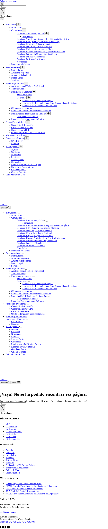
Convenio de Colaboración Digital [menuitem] (37, 100)
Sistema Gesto (12, 460)
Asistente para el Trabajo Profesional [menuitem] (27, 86)
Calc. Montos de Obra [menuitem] (15, 174)
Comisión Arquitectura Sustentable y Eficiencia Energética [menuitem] (43, 39)
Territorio (10, 462)
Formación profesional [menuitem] (16, 122)
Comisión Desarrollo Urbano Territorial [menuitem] (34, 46)
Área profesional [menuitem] (13, 67)
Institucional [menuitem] (11, 24)
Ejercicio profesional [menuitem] (15, 83)
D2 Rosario (11, 429)
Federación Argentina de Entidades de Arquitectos (32, 493)
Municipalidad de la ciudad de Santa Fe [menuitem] (28, 114)
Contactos (10, 452)
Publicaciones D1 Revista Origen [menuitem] (26, 164)
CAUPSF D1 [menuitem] (17, 141)
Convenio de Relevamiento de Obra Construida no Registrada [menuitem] (49, 103)
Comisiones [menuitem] (16, 30)
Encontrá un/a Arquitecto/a (17, 467)
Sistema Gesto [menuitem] (17, 159)
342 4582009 (29, 522)
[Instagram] (5, 527)
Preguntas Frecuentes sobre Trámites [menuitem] (27, 119)
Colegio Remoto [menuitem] (18, 172)
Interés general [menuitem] (12, 146)
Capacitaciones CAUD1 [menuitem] (22, 127)
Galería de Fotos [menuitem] (18, 169)
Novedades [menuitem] (22, 62)
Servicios (10, 457)
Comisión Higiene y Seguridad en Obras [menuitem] (35, 49)
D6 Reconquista (13, 439)
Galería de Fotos (13, 470)
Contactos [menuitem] (15, 152)
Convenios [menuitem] (21, 98)
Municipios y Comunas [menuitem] (21, 92)
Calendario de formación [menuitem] (22, 125)
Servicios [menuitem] (15, 80)
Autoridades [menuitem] (16, 27)
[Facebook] (1, 527)
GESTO (3, 204)
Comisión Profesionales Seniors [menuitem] (31, 59)
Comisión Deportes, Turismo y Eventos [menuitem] (34, 44)
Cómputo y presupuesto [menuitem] (21, 108)
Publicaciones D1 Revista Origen (20, 465)
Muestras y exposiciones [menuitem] (16, 135)
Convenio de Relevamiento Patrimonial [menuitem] (39, 105)
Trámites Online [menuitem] (18, 89)
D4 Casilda (11, 434)
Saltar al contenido (8, 1)
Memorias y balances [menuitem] (20, 64)
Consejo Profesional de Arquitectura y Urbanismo (31, 486)
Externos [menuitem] (15, 143)
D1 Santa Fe (11, 426)
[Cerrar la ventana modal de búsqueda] (2, 4)
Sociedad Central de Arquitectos (22, 491)
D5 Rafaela (11, 436)
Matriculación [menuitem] (17, 70)
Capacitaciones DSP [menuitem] (20, 130)
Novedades (11, 455)
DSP (8, 424)
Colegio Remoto (13, 473)
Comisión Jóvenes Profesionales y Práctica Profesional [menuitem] (41, 51)
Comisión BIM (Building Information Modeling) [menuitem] (38, 41)
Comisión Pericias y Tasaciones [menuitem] (31, 56)
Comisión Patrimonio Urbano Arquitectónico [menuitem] (37, 54)
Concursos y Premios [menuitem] (15, 138)
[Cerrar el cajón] (2, 18)
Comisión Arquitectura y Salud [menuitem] (30, 33)
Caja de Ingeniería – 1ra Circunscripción (23, 483)
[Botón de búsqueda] (2, 11)
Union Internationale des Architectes (24, 488)
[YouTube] (8, 527)
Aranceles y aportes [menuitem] (20, 72)
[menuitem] (18, 24)
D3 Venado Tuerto (14, 431)
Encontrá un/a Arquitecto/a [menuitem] (23, 167)
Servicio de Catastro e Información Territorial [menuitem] (31, 110)
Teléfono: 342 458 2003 (10, 522)
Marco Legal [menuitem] (17, 78)
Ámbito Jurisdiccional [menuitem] (21, 75)
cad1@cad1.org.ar (8, 512)
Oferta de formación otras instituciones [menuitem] (28, 132)
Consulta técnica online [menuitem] (27, 116)
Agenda (9, 450)
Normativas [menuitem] (27, 36)
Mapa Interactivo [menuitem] (24, 94)
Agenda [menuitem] (14, 149)
